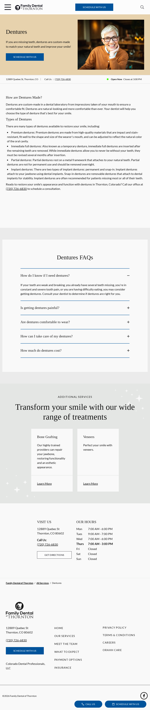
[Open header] (8, 7)
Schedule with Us (94, 7)
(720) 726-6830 (63, 79)
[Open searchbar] (142, 7)
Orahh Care (112, 650)
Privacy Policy (114, 627)
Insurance (62, 667)
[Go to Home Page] (28, 7)
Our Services (64, 636)
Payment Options (68, 659)
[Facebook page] (144, 695)
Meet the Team (66, 643)
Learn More (44, 483)
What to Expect (66, 651)
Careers (109, 642)
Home (58, 628)
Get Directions (54, 554)
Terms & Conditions (119, 635)
